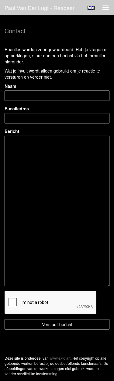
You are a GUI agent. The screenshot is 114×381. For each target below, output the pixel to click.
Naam (10, 86)
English (91, 8)
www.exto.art (60, 358)
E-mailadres (17, 108)
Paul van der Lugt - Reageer (39, 8)
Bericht (12, 131)
